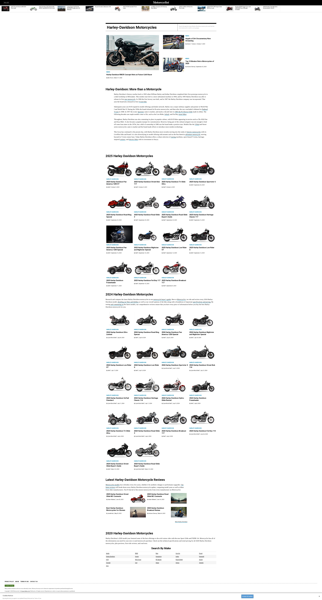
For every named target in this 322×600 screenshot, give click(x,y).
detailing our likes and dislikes (128, 302)
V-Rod (197, 124)
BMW (136, 553)
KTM (107, 559)
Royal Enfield (179, 559)
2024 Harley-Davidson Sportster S (175, 365)
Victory (177, 562)
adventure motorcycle (192, 134)
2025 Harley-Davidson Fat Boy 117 (147, 280)
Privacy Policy (9, 581)
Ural (136, 562)
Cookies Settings (9, 585)
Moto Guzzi (138, 559)
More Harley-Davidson (181, 521)
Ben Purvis (110, 77)
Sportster (141, 112)
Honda (137, 556)
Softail (167, 114)
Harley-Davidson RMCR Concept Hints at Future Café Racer (129, 75)
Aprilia (107, 553)
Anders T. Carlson (191, 44)
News (108, 72)
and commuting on (117, 304)
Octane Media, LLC (25, 591)
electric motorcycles (194, 132)
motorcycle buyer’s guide (162, 299)
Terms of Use (24, 581)
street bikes (182, 114)
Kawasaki (201, 556)
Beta (157, 553)
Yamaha (201, 562)
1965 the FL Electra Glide (183, 112)
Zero (107, 565)
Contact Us (33, 581)
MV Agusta (158, 559)
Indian (177, 556)
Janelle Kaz (111, 513)
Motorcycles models (113, 485)
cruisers (122, 139)
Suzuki (201, 559)
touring (173, 137)
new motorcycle (130, 99)
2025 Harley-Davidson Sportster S (202, 182)
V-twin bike (143, 102)
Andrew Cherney (191, 66)
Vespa (157, 562)
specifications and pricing (202, 302)
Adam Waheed (111, 499)
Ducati (200, 553)
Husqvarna (159, 556)
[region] (161, 596)
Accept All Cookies (247, 596)
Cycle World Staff (112, 337)
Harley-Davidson (112, 179)
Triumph (108, 562)
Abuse (17, 581)
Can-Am (178, 553)
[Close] (319, 596)
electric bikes (133, 139)
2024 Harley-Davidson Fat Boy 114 (202, 431)
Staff (109, 187)
